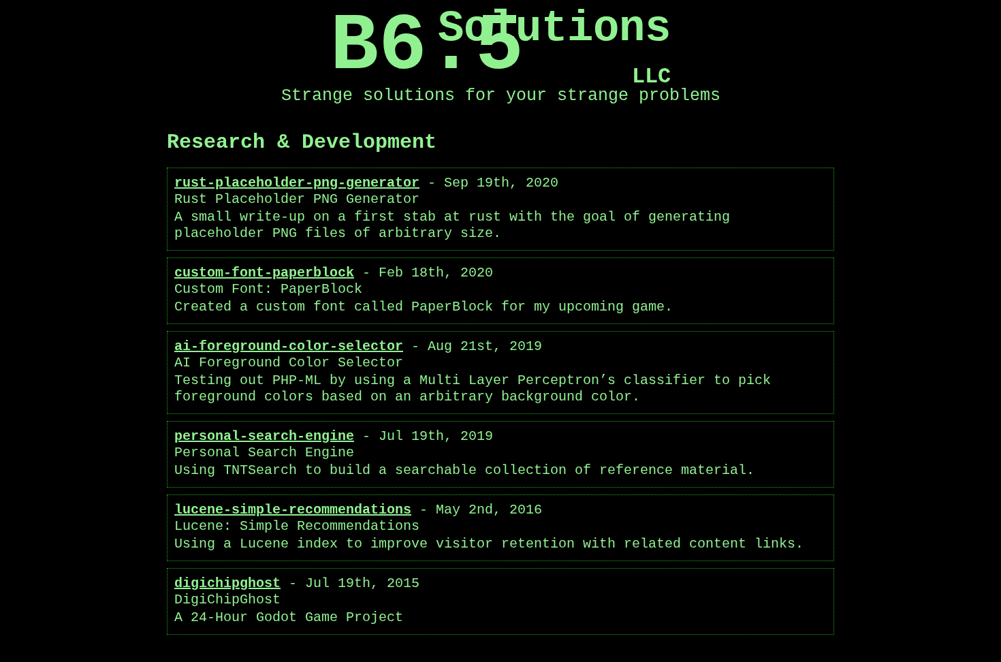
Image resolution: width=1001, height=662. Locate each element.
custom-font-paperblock (264, 273)
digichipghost (227, 583)
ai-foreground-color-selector (288, 346)
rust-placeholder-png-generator (296, 183)
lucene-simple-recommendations (292, 510)
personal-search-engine (264, 436)
